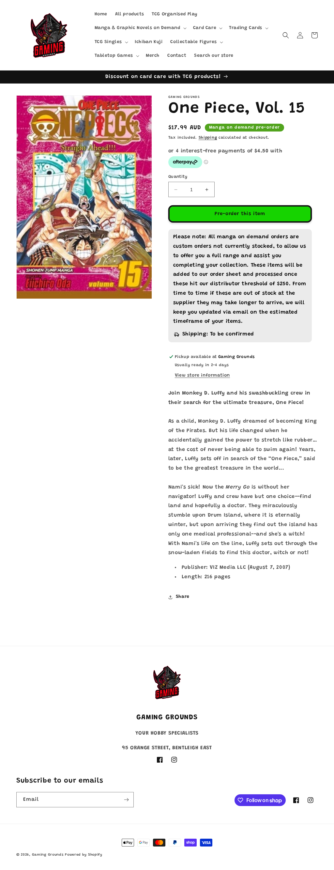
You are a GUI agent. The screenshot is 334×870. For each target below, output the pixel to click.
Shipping (208, 138)
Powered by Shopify (83, 855)
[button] (140, 28)
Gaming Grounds (48, 855)
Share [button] (183, 597)
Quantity (177, 177)
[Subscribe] (126, 799)
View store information (202, 375)
